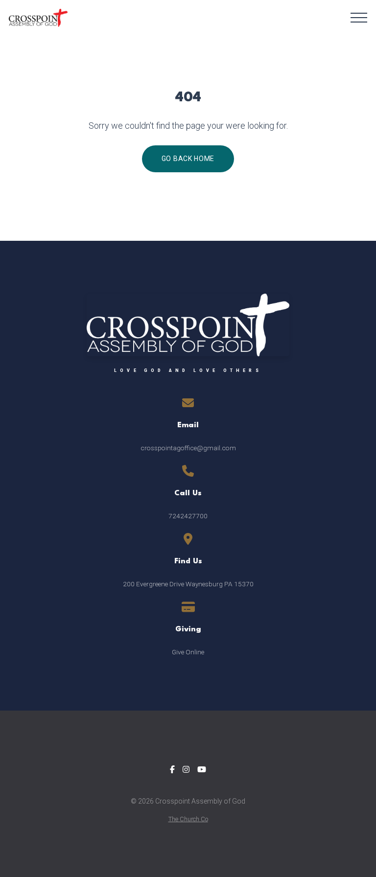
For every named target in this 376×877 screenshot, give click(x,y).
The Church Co (188, 819)
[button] (359, 17)
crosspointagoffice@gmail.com (188, 448)
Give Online (188, 652)
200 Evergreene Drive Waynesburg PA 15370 (188, 584)
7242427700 (188, 516)
